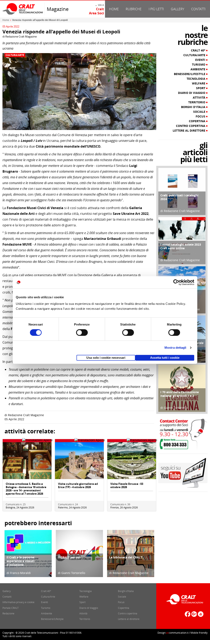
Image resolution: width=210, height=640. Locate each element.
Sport (201, 88)
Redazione (8, 613)
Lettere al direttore (189, 130)
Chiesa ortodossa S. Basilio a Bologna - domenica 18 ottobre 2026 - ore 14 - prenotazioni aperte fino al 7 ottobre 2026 (26, 488)
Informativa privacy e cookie (18, 602)
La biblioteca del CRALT (125, 557)
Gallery (177, 9)
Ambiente (198, 69)
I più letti (156, 9)
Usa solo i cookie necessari (105, 357)
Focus (201, 116)
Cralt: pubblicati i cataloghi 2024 (179, 197)
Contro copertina (191, 126)
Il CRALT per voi (69, 557)
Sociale (199, 112)
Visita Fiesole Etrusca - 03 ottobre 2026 (126, 485)
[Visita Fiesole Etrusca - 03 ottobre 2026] (131, 460)
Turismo (199, 64)
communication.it (177, 632)
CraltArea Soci (96, 11)
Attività (199, 97)
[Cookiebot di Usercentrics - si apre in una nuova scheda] (176, 282)
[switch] (82, 332)
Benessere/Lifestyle (190, 74)
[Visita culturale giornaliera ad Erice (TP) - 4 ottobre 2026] (79, 460)
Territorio (197, 102)
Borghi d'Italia (193, 107)
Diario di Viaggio (192, 93)
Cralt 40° (198, 50)
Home (114, 9)
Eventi (200, 60)
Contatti (198, 9)
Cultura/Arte (15, 55)
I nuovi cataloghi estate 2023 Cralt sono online (180, 246)
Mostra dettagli (175, 347)
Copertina (197, 121)
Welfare (199, 83)
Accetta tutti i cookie (164, 357)
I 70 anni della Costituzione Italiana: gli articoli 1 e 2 (179, 394)
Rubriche (134, 9)
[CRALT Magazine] (22, 9)
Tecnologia (196, 79)
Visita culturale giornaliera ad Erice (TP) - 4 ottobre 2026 (78, 485)
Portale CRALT (10, 607)
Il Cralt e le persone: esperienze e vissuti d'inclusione (21, 561)
